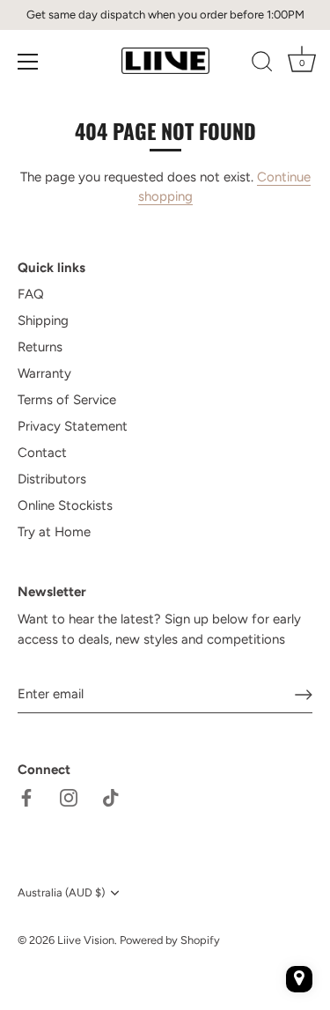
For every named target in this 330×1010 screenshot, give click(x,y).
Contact (42, 453)
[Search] (262, 64)
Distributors (52, 479)
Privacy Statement (73, 426)
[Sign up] (303, 695)
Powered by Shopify (170, 940)
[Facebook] (26, 797)
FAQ (31, 294)
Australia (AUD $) (61, 892)
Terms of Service (67, 400)
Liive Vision (85, 940)
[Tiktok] (111, 797)
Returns (40, 347)
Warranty (44, 373)
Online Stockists (65, 505)
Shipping (43, 320)
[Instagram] (68, 797)
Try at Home (54, 532)
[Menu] (28, 61)
